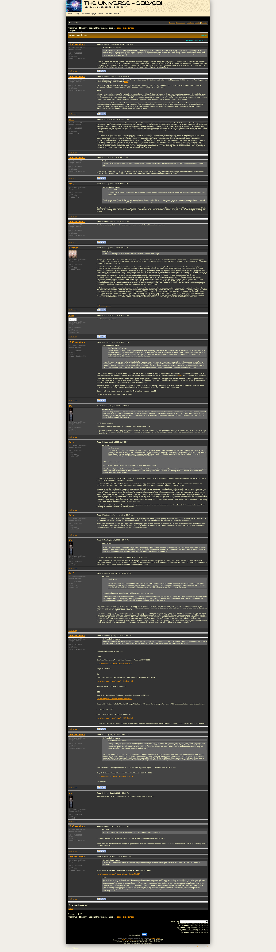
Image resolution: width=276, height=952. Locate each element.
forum (101, 14)
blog (77, 14)
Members (190, 23)
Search (172, 23)
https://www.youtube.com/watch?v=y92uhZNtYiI (114, 663)
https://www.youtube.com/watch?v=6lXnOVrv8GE (115, 681)
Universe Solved (154, 938)
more (115, 14)
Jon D (71, 119)
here (180, 375)
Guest (71, 909)
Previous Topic (192, 40)
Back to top (73, 71)
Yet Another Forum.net (129, 940)
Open (111, 28)
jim (70, 406)
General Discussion (98, 28)
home (70, 14)
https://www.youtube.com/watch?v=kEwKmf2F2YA (115, 776)
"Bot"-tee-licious (77, 44)
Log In (197, 23)
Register (204, 23)
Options (204, 35)
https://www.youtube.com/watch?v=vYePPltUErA (114, 699)
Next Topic (203, 40)
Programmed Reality (77, 28)
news (108, 14)
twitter (207, 947)
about (179, 947)
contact (197, 947)
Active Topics (180, 23)
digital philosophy (88, 14)
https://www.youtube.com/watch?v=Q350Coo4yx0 (115, 718)
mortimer (73, 248)
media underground (104, 306)
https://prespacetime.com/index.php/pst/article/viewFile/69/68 (119, 874)
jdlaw (71, 315)
